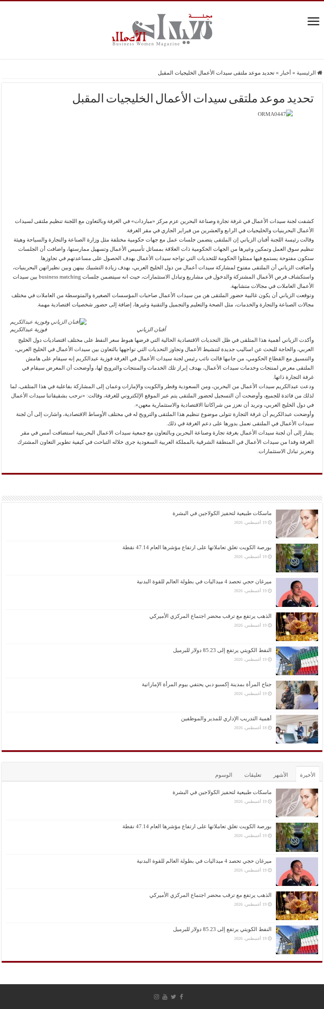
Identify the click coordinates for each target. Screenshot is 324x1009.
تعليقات (253, 775)
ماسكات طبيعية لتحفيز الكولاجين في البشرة (222, 513)
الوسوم (223, 775)
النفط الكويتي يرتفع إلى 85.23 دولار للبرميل (222, 650)
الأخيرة (308, 775)
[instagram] (156, 997)
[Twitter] (173, 997)
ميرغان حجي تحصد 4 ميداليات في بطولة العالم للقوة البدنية (204, 581)
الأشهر (280, 775)
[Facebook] (181, 997)
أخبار (285, 73)
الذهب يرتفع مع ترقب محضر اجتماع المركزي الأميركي (210, 616)
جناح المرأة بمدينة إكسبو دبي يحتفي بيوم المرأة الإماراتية (207, 684)
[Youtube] (165, 997)
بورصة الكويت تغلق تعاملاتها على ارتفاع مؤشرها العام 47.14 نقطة (197, 547)
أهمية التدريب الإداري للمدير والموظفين (226, 718)
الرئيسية (307, 73)
